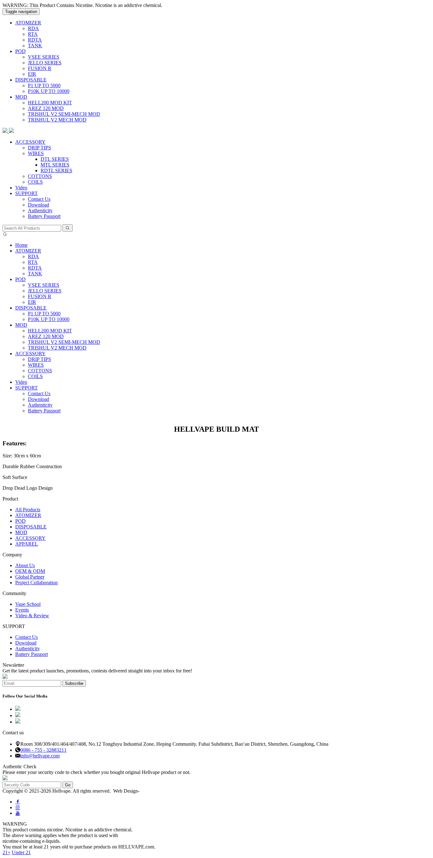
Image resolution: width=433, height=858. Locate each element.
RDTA (35, 40)
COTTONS (40, 176)
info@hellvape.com (40, 755)
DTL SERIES (55, 159)
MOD (21, 97)
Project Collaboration (36, 582)
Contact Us (39, 199)
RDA (33, 28)
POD (20, 51)
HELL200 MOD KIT (50, 102)
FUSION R (39, 68)
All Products (27, 509)
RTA (33, 34)
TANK (35, 45)
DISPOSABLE (31, 79)
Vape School (28, 604)
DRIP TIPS (39, 147)
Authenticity (40, 210)
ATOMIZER (28, 22)
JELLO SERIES (44, 62)
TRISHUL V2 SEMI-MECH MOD (64, 114)
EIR (32, 74)
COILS (35, 182)
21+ (6, 852)
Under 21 (21, 852)
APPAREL (26, 544)
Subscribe (74, 683)
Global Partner (29, 577)
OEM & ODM (30, 571)
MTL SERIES (55, 164)
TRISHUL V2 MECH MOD (57, 119)
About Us (25, 565)
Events (22, 609)
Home (21, 245)
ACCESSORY (30, 142)
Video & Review (32, 615)
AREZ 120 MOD (46, 108)
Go (67, 785)
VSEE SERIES (43, 57)
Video (21, 187)
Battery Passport (44, 216)
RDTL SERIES (56, 170)
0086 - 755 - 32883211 (43, 750)
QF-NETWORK (156, 791)
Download (38, 204)
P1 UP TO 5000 (44, 85)
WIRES (36, 153)
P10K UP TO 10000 (48, 91)
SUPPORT (26, 193)
